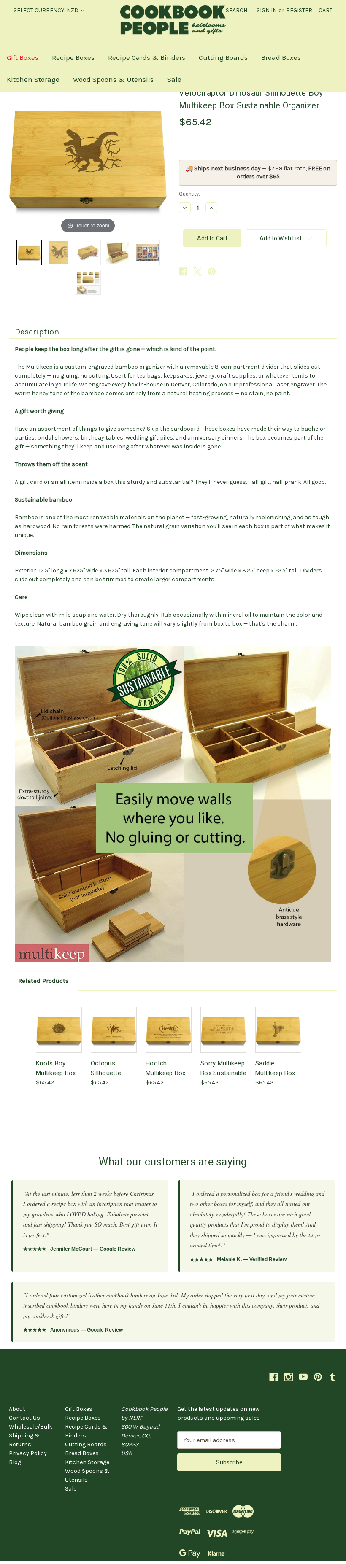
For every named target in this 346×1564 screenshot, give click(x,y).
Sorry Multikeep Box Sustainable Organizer (223, 1068)
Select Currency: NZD (47, 10)
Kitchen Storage (33, 79)
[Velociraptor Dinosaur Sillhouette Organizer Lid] (29, 252)
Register (299, 10)
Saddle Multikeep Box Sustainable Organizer (275, 1068)
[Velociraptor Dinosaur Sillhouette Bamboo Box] (88, 252)
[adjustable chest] (117, 252)
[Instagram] (288, 1377)
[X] (197, 272)
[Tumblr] (332, 1377)
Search (236, 10)
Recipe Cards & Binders (146, 57)
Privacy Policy (28, 1453)
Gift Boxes (22, 57)
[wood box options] (88, 282)
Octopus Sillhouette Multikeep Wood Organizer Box (114, 1068)
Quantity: (189, 194)
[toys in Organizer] (147, 252)
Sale (174, 79)
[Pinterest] (212, 272)
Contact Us (24, 1417)
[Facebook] (183, 272)
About (17, 1409)
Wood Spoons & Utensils (113, 79)
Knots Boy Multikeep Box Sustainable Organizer (56, 1068)
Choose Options (114, 1037)
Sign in (267, 10)
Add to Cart (59, 1037)
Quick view (58, 1022)
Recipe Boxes (73, 57)
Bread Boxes (281, 57)
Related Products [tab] (43, 980)
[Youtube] (303, 1377)
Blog (15, 1462)
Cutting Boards (223, 57)
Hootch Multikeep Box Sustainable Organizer (165, 1068)
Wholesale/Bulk (30, 1426)
